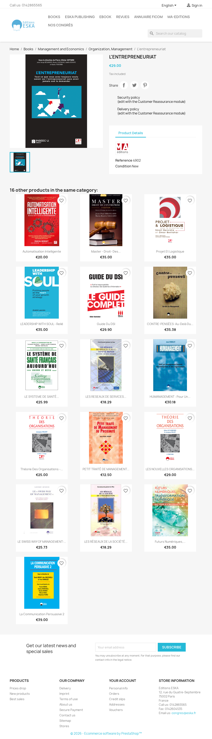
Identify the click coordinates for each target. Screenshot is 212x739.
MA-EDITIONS (178, 17)
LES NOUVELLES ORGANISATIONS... (170, 469)
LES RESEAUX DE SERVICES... (106, 397)
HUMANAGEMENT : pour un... (170, 397)
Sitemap (65, 721)
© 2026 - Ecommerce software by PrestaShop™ (106, 733)
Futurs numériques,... (170, 542)
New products (20, 694)
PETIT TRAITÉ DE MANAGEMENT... (106, 469)
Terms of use (68, 699)
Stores (64, 726)
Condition (123, 166)
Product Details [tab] (130, 133)
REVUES (122, 17)
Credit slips (117, 699)
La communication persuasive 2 (41, 614)
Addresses (117, 704)
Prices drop (18, 688)
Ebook (105, 17)
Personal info (118, 688)
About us (65, 704)
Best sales (17, 699)
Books (54, 17)
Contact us (67, 715)
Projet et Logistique (170, 251)
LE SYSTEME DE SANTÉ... (41, 397)
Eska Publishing (80, 17)
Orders (114, 694)
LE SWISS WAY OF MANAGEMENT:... (42, 542)
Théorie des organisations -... (41, 469)
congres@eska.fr (184, 713)
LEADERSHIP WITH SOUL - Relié (41, 324)
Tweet (134, 85)
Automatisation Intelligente (42, 251)
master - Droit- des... (106, 251)
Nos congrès (60, 25)
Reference (123, 160)
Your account (122, 680)
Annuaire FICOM (148, 17)
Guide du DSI (106, 324)
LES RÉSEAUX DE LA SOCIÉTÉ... (106, 542)
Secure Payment (71, 710)
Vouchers (116, 710)
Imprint (64, 694)
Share (124, 85)
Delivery (65, 688)
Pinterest (145, 85)
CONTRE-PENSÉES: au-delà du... (170, 324)
